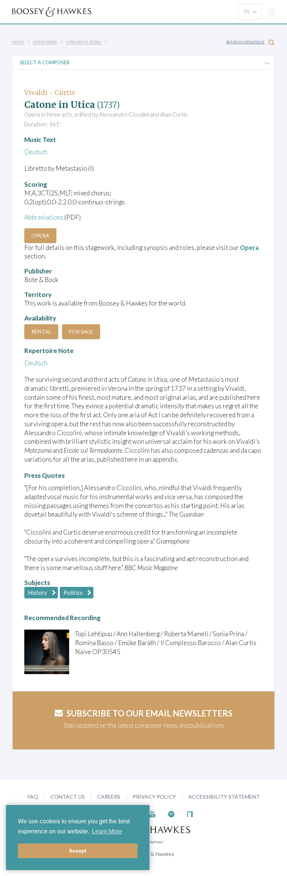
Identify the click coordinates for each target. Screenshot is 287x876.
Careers (108, 796)
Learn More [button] (107, 831)
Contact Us (67, 796)
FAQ (33, 796)
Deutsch (35, 152)
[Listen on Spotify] (171, 813)
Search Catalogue (245, 42)
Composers (45, 42)
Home (18, 42)
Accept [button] (78, 851)
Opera (40, 235)
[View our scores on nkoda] (190, 813)
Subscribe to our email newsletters (149, 713)
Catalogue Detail (83, 42)
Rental (41, 331)
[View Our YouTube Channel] (152, 813)
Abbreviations (43, 217)
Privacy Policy (154, 796)
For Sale (81, 331)
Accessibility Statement (224, 796)
